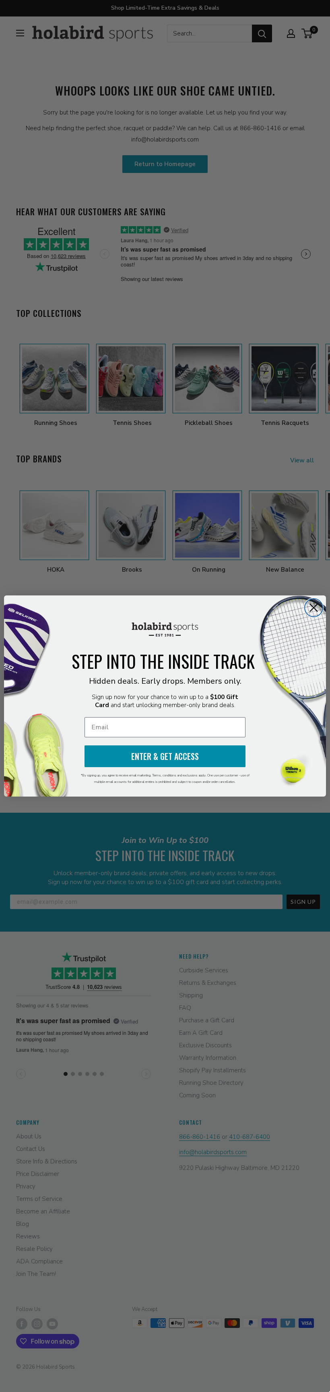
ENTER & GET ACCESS (165, 756)
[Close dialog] (314, 608)
